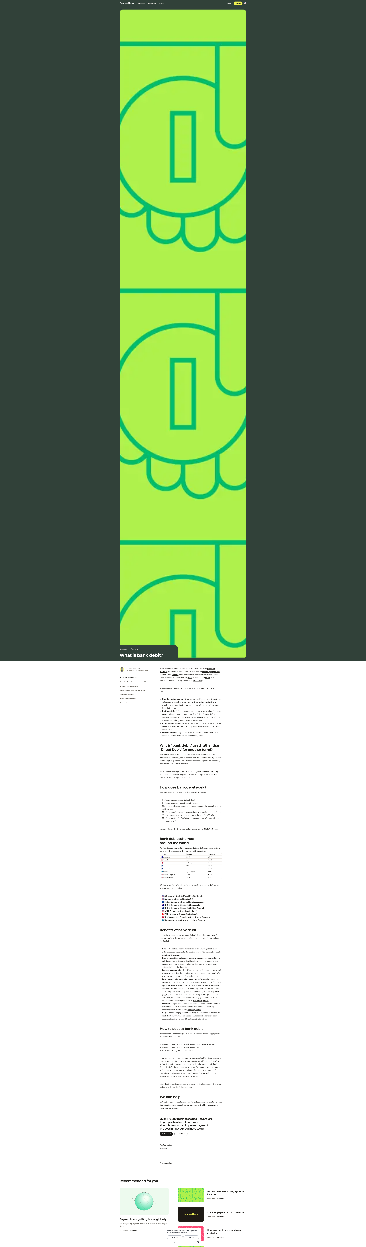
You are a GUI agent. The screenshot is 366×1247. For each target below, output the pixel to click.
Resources (152, 3)
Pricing (161, 3)
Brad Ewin (136, 668)
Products (141, 3)
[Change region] (245, 3)
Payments (134, 649)
